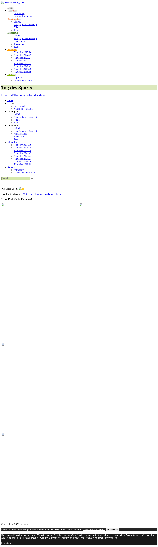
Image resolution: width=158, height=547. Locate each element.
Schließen (6, 543)
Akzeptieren (112, 529)
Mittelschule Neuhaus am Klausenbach (42, 194)
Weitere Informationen (94, 529)
